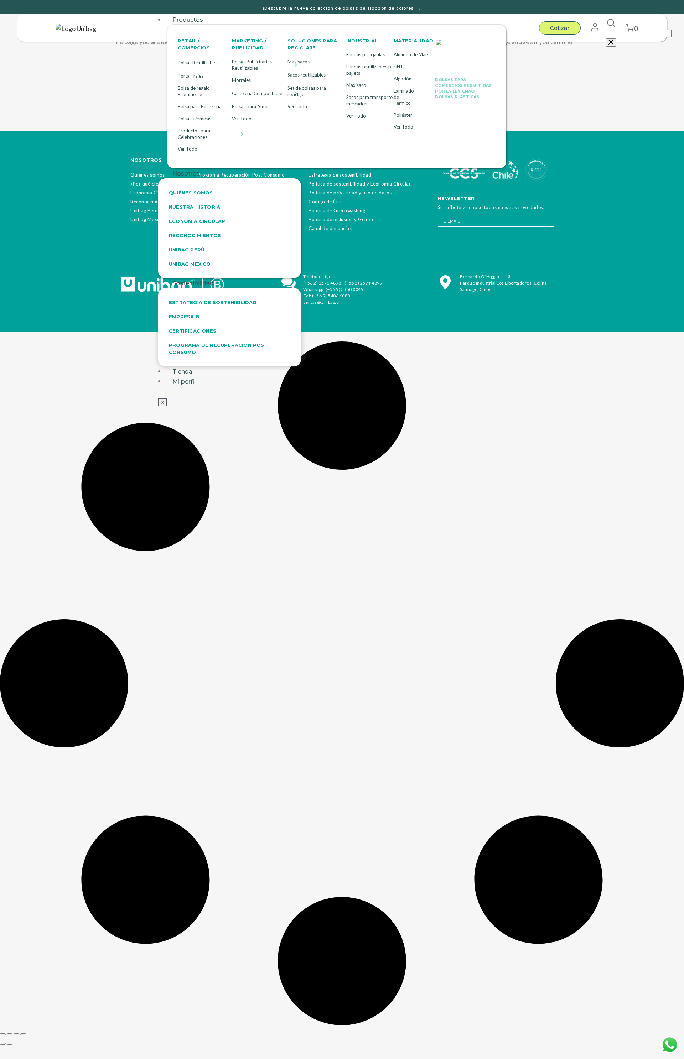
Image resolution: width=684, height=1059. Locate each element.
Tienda (182, 371)
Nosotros (186, 173)
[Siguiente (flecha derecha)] (9, 1044)
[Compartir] (16, 1034)
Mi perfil (184, 381)
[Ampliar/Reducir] (3, 1034)
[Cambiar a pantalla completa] (9, 1034)
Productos (187, 19)
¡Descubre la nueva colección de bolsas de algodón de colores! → (342, 8)
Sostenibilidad (193, 283)
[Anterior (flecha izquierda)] (3, 1044)
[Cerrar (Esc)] (23, 1034)
